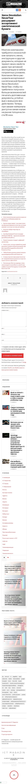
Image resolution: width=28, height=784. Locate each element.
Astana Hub (4, 678)
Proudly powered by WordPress (9, 762)
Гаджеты (12, 405)
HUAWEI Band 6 (5, 683)
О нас (3, 728)
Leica (9, 687)
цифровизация (12, 708)
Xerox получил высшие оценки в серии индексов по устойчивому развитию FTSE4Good (14, 218)
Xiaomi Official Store (6, 694)
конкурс (4, 706)
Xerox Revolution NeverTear (12, 271)
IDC (3, 687)
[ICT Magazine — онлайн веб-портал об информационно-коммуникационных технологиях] (14, 3)
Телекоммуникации (7, 547)
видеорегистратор (17, 699)
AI (10, 676)
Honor (9, 681)
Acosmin (14, 765)
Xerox (11, 692)
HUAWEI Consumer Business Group (17, 683)
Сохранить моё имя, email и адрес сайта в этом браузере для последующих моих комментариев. (14, 349)
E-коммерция (6, 477)
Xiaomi (15, 692)
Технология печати (7, 553)
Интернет (5, 511)
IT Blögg (23, 362)
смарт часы (4, 708)
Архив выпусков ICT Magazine (10, 722)
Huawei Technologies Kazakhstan (9, 685)
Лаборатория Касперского (11, 697)
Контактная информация (9, 725)
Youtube (23, 694)
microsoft (19, 687)
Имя (3, 328)
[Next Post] (20, 278)
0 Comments (13, 402)
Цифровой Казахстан (7, 699)
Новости (4, 526)
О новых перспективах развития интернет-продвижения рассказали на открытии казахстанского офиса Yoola (14, 258)
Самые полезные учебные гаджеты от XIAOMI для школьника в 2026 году (17, 411)
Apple (20, 676)
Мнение (4, 520)
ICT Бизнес (5, 483)
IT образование (6, 486)
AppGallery (15, 676)
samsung (13, 690)
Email (3, 334)
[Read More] (5, 574)
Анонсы (4, 489)
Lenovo (13, 687)
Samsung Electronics (20, 690)
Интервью (5, 508)
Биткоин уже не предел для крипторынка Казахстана (16, 425)
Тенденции (5, 550)
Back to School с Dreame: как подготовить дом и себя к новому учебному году (17, 396)
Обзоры (4, 529)
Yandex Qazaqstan (16, 694)
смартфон (9, 706)
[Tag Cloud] (8, 557)
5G (2, 676)
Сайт (3, 340)
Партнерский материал (16, 459)
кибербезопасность (19, 703)
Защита (4, 502)
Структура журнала (7, 734)
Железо (4, 498)
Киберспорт (5, 514)
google (22, 678)
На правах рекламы (7, 523)
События (4, 541)
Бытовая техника (15, 390)
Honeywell (4, 681)
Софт (3, 544)
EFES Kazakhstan (16, 678)
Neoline (3, 690)
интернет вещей (5, 701)
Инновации (5, 505)
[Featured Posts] (4, 557)
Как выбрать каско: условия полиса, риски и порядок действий (17, 464)
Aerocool (7, 676)
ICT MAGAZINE (14, 753)
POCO (8, 690)
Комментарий (5, 310)
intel (6, 687)
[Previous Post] (8, 278)
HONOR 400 (14, 681)
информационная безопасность (18, 701)
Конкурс (4, 517)
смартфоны (16, 706)
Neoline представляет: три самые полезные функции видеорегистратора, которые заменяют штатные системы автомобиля (14, 225)
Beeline (10, 678)
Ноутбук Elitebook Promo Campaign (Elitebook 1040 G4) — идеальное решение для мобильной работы (13, 235)
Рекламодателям (6, 731)
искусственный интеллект (8, 703)
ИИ (2, 697)
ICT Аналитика (6, 480)
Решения (12, 433)
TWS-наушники (5, 692)
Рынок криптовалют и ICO (17, 420)
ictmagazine (20, 685)
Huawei (19, 681)
